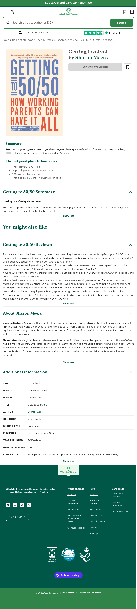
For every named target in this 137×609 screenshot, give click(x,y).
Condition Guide (97, 521)
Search (118, 22)
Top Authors (73, 509)
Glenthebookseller (76, 528)
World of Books (50, 593)
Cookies (93, 527)
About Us (71, 494)
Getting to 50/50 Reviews (27, 243)
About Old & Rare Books (116, 495)
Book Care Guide (118, 512)
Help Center (94, 509)
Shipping (93, 494)
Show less (67, 214)
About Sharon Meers (22, 312)
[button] (5, 12)
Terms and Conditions (89, 593)
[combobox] (67, 23)
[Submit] (8, 23)
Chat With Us (95, 515)
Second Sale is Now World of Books (74, 518)
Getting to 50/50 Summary (29, 190)
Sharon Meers (90, 58)
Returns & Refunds (93, 502)
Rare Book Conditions (115, 504)
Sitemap (93, 533)
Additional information (25, 371)
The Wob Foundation (72, 502)
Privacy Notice (68, 593)
